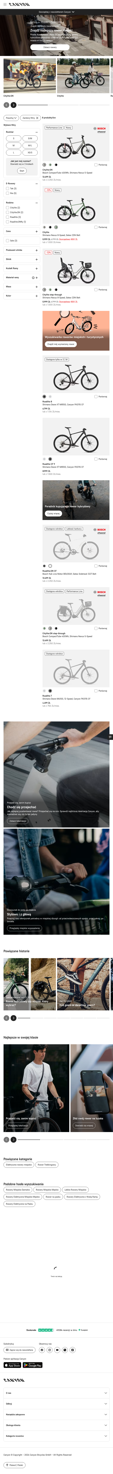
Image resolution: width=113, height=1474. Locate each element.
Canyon (33, 21)
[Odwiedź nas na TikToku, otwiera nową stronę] (72, 1350)
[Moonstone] (44, 227)
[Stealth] (44, 566)
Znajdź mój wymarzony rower (60, 344)
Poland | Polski (16, 1465)
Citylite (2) (15, 207)
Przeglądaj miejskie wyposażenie (25, 928)
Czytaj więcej (53, 513)
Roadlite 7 (47, 695)
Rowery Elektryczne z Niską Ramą (82, 1196)
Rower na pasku (53, 1196)
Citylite (46, 232)
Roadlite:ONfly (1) (18, 221)
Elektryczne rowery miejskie (19, 1164)
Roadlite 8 (47, 401)
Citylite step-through (52, 294)
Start (22, 170)
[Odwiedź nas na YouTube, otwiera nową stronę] (57, 1350)
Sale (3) (13, 240)
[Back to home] (19, 4)
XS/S (30, 152)
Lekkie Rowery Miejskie (75, 1189)
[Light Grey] (50, 396)
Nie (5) (13, 193)
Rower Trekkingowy (47, 1164)
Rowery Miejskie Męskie (47, 1189)
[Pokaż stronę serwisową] (110, 737)
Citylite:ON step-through (54, 633)
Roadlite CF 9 (49, 464)
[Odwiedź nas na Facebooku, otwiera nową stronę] (42, 1350)
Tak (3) (13, 188)
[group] (56, 83)
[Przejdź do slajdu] (63, 105)
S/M (30, 138)
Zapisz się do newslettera (21, 1350)
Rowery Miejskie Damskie (18, 1189)
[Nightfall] (56, 165)
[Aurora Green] (50, 165)
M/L (30, 145)
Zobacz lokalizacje (18, 821)
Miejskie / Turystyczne (51, 21)
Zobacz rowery (50, 47)
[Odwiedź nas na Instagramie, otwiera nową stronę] (50, 1350)
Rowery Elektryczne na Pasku (19, 1203)
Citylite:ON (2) (16, 212)
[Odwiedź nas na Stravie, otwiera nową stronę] (65, 1350)
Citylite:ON (48, 169)
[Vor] (13, 1140)
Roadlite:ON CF (49, 570)
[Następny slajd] (13, 105)
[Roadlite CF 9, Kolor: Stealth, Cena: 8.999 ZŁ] (76, 436)
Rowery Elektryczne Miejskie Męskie (23, 1196)
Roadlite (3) (15, 217)
